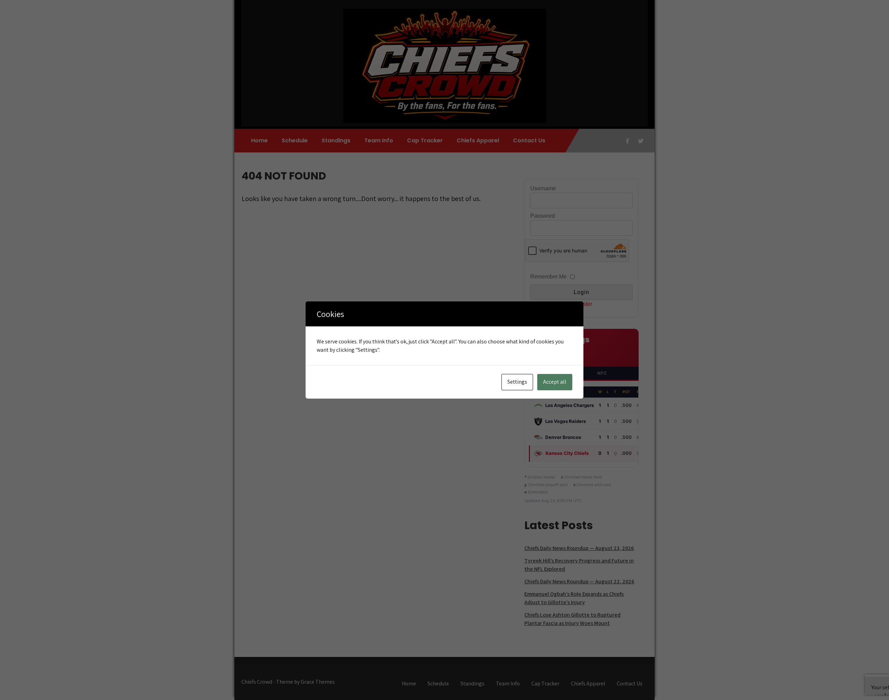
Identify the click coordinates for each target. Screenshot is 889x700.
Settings (517, 381)
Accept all (554, 381)
